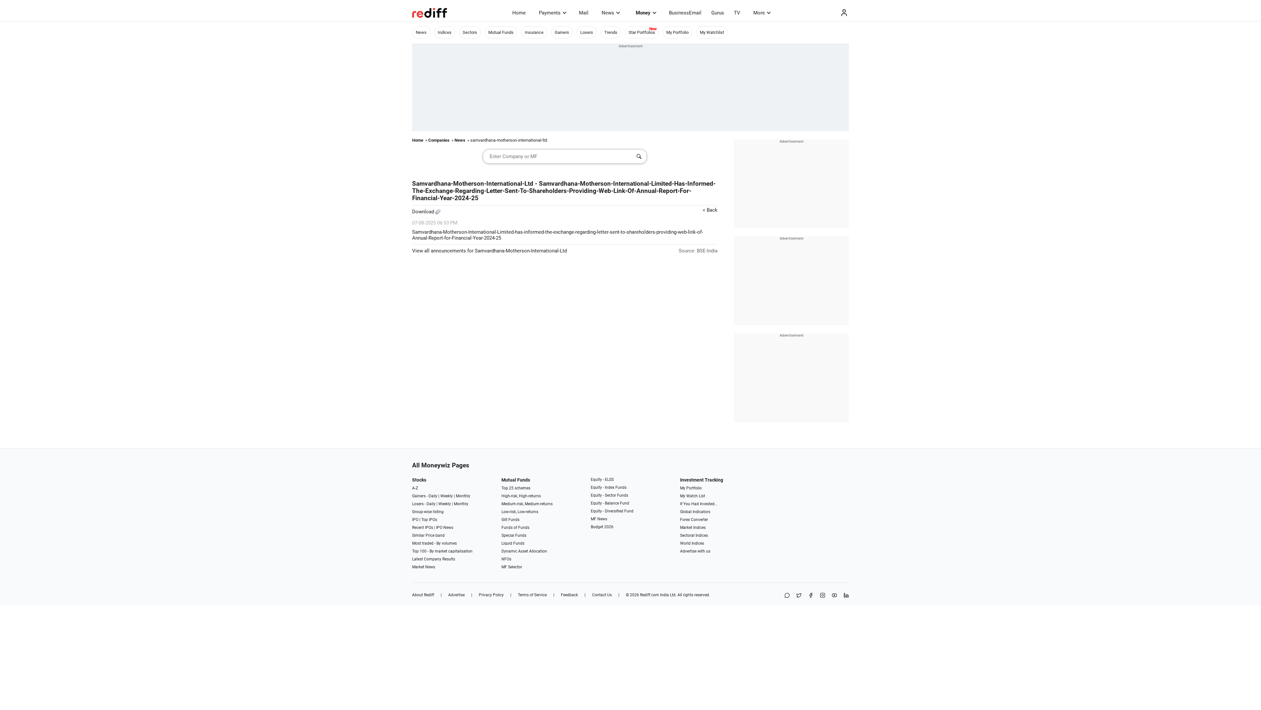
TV (737, 13)
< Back (710, 210)
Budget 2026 (602, 527)
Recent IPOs (422, 527)
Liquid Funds (512, 543)
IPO (415, 519)
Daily (433, 496)
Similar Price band (428, 535)
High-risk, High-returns (521, 496)
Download (423, 212)
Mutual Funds (501, 32)
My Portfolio (677, 32)
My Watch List (692, 496)
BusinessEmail (685, 13)
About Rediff (423, 595)
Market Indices (693, 527)
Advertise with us (695, 551)
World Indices (692, 543)
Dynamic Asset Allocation (524, 551)
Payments (550, 13)
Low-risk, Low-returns (519, 511)
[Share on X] (799, 596)
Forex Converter (694, 519)
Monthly (463, 496)
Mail (583, 13)
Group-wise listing (428, 511)
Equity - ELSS (602, 479)
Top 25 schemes (515, 488)
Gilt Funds (510, 519)
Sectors (470, 32)
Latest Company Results (433, 559)
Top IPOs (429, 519)
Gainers (562, 32)
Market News (423, 567)
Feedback (569, 595)
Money (643, 13)
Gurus (717, 13)
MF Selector (511, 567)
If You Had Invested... (699, 504)
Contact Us (602, 595)
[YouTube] (834, 596)
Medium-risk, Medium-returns (527, 504)
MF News (599, 519)
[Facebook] (810, 596)
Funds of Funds (515, 527)
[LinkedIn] (846, 596)
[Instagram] (822, 596)
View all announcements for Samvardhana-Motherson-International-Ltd (489, 251)
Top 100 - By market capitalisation (442, 551)
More (759, 13)
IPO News (444, 527)
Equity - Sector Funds (609, 495)
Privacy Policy (491, 595)
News (608, 13)
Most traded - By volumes (434, 543)
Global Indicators (695, 511)
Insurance (534, 32)
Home (519, 13)
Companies (439, 140)
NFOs (506, 559)
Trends (610, 32)
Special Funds (513, 535)
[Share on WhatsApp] (787, 596)
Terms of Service (532, 595)
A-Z (415, 488)
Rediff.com (649, 595)
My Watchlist (712, 32)
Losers (586, 32)
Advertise (456, 595)
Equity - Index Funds (609, 487)
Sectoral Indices (694, 535)
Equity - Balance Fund (610, 503)
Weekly (446, 496)
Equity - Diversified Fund (612, 511)
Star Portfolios (642, 32)
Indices (445, 32)
